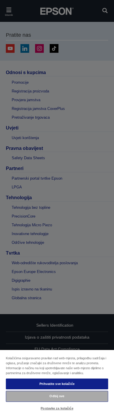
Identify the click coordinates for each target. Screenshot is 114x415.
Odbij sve (56, 396)
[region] (57, 382)
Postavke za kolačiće (57, 408)
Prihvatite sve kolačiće (57, 384)
